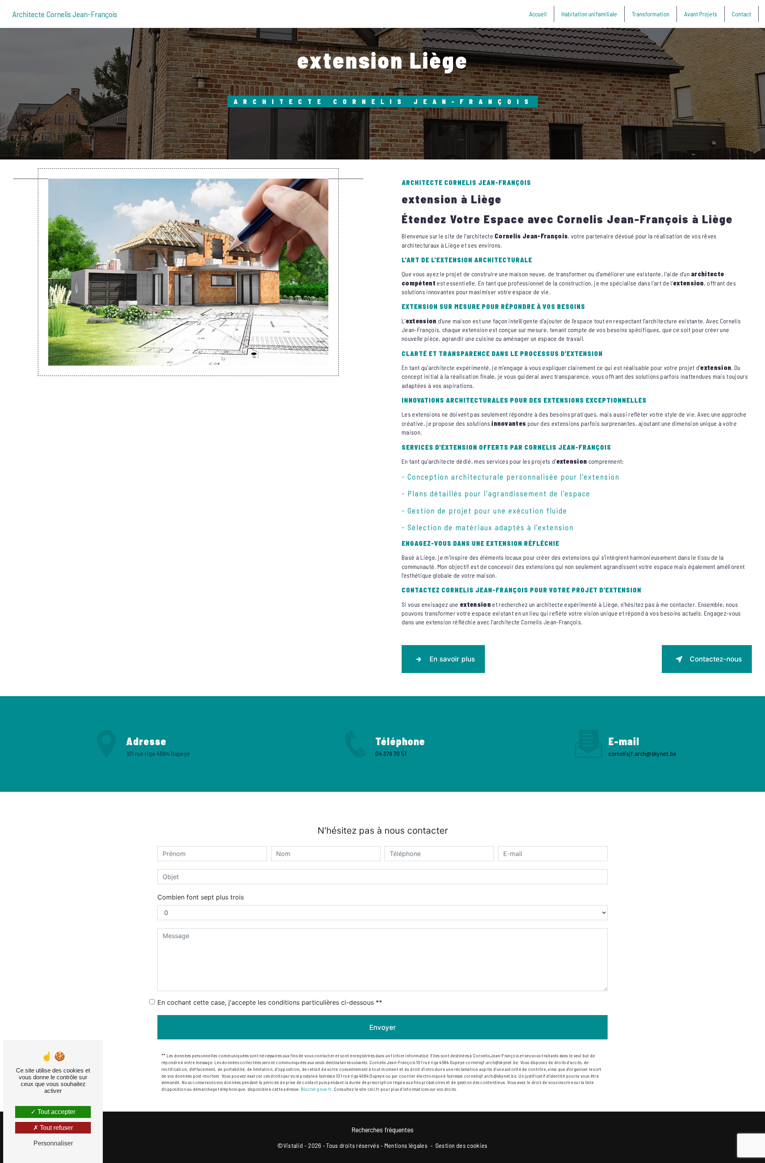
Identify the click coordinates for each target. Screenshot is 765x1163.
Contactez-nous (716, 659)
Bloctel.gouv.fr (316, 1089)
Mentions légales (406, 1145)
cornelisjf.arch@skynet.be (642, 753)
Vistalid (293, 1145)
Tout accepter (55, 1111)
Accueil (538, 14)
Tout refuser (55, 1127)
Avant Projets (700, 14)
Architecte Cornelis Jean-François (64, 14)
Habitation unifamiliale (589, 14)
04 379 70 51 (390, 753)
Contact (741, 14)
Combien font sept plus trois (200, 897)
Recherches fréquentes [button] (382, 1129)
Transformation (650, 14)
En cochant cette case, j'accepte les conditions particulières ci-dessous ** (269, 1002)
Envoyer (382, 1027)
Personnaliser (53, 1143)
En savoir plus (452, 659)
